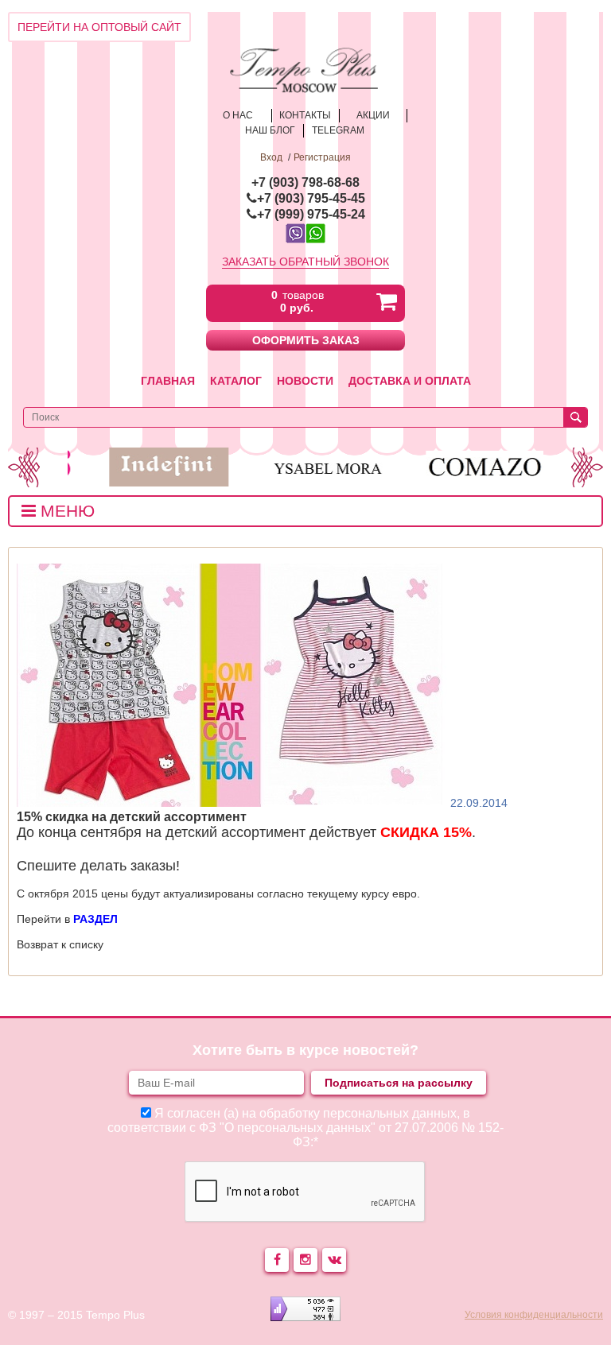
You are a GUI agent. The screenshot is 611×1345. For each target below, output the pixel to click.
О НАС (238, 115)
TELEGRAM (338, 130)
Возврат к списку (60, 944)
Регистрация (322, 157)
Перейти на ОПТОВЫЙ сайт (99, 27)
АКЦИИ (373, 115)
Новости (305, 380)
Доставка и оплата (409, 380)
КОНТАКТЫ (305, 115)
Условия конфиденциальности (534, 1314)
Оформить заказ (306, 340)
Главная (168, 380)
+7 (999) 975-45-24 (311, 214)
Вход (271, 157)
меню (65, 511)
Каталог (236, 380)
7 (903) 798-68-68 (309, 182)
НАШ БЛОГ (270, 130)
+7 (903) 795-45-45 (311, 198)
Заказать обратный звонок (305, 261)
